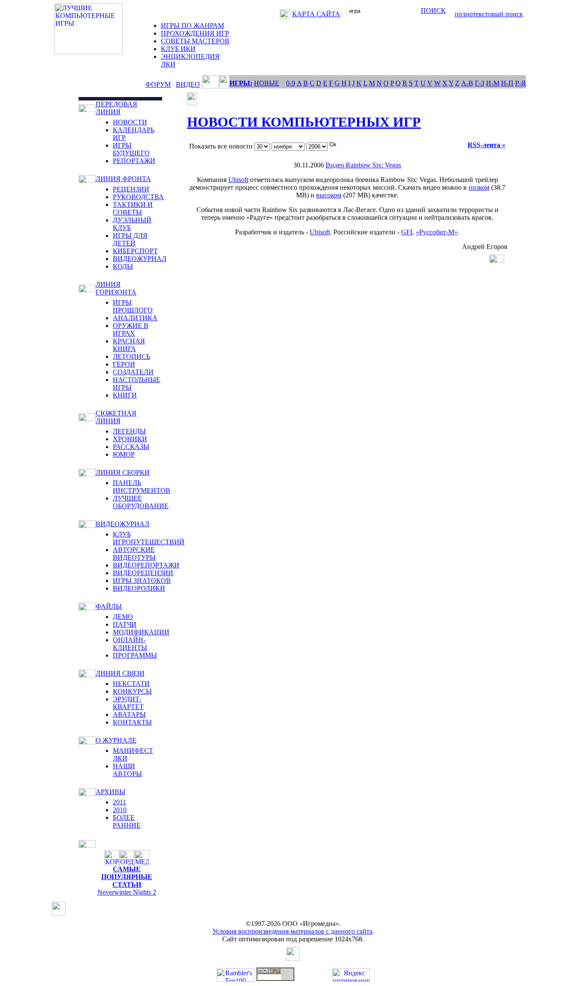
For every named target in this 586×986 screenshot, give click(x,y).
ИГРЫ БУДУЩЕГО (131, 149)
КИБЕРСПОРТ (135, 251)
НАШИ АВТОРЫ (127, 769)
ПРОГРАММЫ (135, 655)
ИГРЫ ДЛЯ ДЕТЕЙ (130, 239)
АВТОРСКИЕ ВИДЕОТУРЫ (134, 553)
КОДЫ (123, 266)
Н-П (507, 83)
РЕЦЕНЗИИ (131, 189)
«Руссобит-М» (437, 232)
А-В (467, 83)
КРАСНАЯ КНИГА (129, 344)
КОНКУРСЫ (132, 691)
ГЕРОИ (124, 364)
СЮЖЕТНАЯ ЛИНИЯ (116, 417)
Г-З (479, 83)
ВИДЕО (188, 84)
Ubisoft (238, 179)
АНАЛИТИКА (135, 318)
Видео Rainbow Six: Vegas (363, 165)
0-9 (290, 83)
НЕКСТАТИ (131, 683)
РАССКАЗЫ (131, 446)
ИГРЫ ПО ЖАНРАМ (192, 25)
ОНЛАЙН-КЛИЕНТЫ (130, 643)
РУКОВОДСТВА (138, 196)
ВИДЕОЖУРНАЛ (139, 258)
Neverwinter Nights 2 (126, 892)
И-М (492, 83)
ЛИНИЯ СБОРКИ (123, 472)
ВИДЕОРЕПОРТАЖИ (146, 565)
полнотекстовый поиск (489, 14)
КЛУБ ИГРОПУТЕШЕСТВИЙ (148, 538)
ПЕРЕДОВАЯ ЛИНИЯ (116, 107)
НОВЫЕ (266, 83)
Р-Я (520, 83)
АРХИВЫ (110, 791)
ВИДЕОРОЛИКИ (139, 588)
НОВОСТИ (130, 122)
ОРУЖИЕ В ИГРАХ (130, 329)
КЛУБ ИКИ (178, 48)
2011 (119, 802)
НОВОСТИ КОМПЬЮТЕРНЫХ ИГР (304, 122)
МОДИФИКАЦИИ (141, 632)
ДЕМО (123, 616)
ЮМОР (124, 454)
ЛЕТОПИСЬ (131, 356)
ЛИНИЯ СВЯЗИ (120, 673)
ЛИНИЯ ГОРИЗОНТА (116, 288)
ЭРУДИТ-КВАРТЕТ (128, 702)
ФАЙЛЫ (109, 606)
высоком (328, 195)
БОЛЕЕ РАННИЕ (127, 821)
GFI (406, 232)
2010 (120, 809)
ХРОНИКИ (130, 439)
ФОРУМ (158, 84)
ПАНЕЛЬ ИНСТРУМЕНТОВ (141, 486)
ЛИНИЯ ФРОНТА (123, 178)
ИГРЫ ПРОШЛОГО (133, 306)
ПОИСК (433, 10)
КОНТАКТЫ (132, 722)
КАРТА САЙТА (316, 14)
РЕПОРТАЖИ (134, 160)
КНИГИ (125, 395)
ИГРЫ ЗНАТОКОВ (142, 580)
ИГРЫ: (241, 83)
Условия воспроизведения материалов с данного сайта (292, 931)
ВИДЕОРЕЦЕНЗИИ (143, 572)
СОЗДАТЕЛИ (133, 372)
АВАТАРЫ (129, 714)
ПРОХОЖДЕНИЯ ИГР (195, 33)
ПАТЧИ (124, 624)
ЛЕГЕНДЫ (129, 431)
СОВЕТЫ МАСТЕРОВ (195, 41)
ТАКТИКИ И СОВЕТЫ (133, 208)
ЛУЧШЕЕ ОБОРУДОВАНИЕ (141, 502)
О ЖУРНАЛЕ (116, 740)
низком (478, 187)
